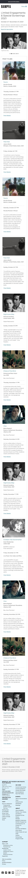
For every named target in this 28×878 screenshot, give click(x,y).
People (17, 827)
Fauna (5, 82)
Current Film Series (20, 790)
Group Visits (5, 813)
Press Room (19, 830)
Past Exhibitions (20, 792)
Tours (17, 800)
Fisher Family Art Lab (21, 832)
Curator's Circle (7, 850)
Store (3, 819)
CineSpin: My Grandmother (12, 539)
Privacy (4, 864)
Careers (18, 835)
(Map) (3, 789)
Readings (18, 805)
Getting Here (5, 809)
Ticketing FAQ (6, 805)
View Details (7, 115)
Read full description (7, 29)
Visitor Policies (6, 814)
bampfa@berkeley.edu (8, 792)
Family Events (19, 802)
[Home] (7, 6)
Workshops (18, 803)
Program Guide (19, 838)
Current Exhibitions (20, 788)
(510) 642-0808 (6, 791)
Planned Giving (6, 846)
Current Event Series (21, 787)
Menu (23, 6)
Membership (5, 848)
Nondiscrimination (6, 862)
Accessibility (5, 811)
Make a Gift (5, 843)
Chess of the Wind (9, 371)
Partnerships (19, 837)
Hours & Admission (7, 803)
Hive (4, 426)
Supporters (5, 856)
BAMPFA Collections (21, 820)
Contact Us (5, 794)
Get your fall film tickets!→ (14, 1)
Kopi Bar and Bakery (21, 828)
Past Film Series (20, 793)
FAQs (17, 833)
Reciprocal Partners (8, 854)
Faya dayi (6, 141)
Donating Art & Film (8, 845)
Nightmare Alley (8, 314)
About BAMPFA (20, 810)
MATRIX (18, 818)
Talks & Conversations (21, 798)
